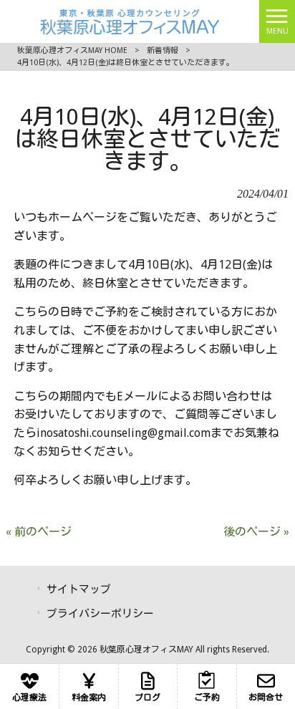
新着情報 (162, 50)
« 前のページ (39, 532)
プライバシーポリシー (100, 613)
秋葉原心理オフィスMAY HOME (72, 50)
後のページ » (256, 532)
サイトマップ (79, 589)
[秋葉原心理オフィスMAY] (129, 20)
